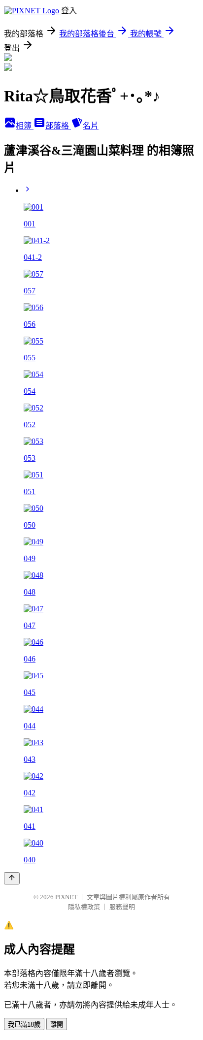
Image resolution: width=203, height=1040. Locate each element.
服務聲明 (122, 907)
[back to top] (12, 878)
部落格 (58, 126)
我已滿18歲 (24, 1024)
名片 (91, 126)
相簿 (25, 126)
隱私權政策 (84, 907)
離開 (56, 1024)
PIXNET (66, 897)
